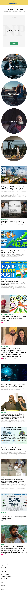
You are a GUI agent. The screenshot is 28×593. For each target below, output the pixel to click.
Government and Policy (7, 185)
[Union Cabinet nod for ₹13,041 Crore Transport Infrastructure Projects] (14, 435)
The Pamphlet (6, 322)
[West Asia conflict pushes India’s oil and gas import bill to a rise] (14, 239)
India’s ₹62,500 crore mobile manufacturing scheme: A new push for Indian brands (13, 283)
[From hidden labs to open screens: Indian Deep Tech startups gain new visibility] (14, 372)
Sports (3, 477)
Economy (3, 249)
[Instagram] (3, 568)
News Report (4, 219)
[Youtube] (5, 568)
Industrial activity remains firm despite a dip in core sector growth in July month (14, 517)
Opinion (3, 544)
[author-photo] (2, 323)
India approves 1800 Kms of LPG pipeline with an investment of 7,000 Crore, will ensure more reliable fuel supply (13, 188)
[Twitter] (1, 568)
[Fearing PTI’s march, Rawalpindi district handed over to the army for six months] (14, 209)
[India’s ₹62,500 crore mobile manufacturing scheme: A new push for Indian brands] (14, 269)
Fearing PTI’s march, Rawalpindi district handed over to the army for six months (13, 222)
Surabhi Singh (6, 521)
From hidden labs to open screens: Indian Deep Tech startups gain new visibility (13, 385)
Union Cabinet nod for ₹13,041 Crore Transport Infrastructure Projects (12, 448)
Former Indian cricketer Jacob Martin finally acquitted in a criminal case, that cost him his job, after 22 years (12, 481)
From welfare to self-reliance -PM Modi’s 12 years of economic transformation (13, 318)
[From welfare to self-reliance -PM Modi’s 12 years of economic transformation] (14, 304)
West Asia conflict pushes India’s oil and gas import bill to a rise (13, 251)
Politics (3, 412)
